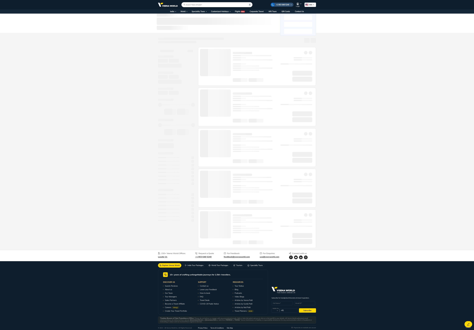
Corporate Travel (257, 11)
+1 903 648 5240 (282, 5)
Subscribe (307, 310)
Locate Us (162, 257)
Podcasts (238, 293)
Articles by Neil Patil (242, 307)
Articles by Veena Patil (244, 300)
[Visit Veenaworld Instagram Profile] (306, 257)
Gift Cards (286, 11)
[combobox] (275, 310)
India (172, 11)
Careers (171, 307)
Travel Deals (204, 300)
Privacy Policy (202, 328)
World (183, 11)
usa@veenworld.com (269, 257)
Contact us (204, 286)
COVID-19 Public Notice (209, 304)
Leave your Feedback (208, 289)
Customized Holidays (220, 11)
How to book (205, 293)
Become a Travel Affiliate (175, 304)
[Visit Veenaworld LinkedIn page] (301, 257)
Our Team (169, 293)
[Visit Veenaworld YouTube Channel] (296, 257)
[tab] (169, 265)
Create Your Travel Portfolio (176, 311)
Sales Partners (171, 300)
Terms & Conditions (217, 328)
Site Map (230, 328)
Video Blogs (239, 297)
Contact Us (299, 11)
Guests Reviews (171, 286)
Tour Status (239, 286)
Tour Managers (171, 297)
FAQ (201, 297)
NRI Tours (273, 11)
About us (168, 289)
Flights (239, 11)
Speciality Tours (198, 11)
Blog (236, 289)
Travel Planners (243, 311)
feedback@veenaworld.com (237, 257)
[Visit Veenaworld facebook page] (291, 257)
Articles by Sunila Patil (243, 304)
